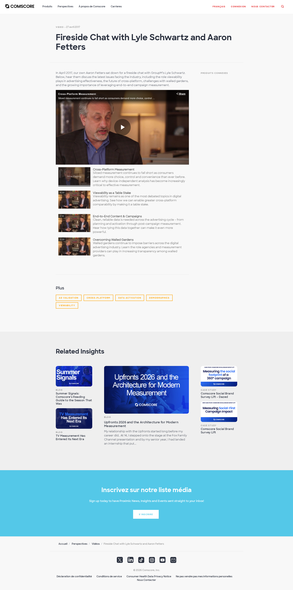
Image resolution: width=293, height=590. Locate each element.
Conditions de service (109, 576)
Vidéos (96, 543)
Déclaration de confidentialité (74, 576)
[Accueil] (19, 8)
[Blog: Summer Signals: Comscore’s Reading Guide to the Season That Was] (74, 376)
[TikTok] (141, 561)
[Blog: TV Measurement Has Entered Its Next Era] (74, 418)
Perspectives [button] (65, 6)
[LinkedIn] (131, 561)
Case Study (209, 390)
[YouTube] (163, 561)
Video (60, 27)
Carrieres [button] (116, 6)
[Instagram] (152, 561)
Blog (59, 390)
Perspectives (79, 543)
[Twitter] (120, 561)
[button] (219, 8)
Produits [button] (47, 6)
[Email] (173, 561)
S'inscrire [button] (146, 514)
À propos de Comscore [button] (92, 6)
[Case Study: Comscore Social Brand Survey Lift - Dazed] (219, 376)
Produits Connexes (214, 73)
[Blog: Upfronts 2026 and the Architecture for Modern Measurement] (146, 390)
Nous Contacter (146, 580)
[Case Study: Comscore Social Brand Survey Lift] (219, 411)
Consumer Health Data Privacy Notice (148, 576)
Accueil (62, 543)
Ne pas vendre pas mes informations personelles (204, 576)
